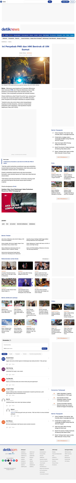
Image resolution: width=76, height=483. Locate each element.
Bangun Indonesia (61, 38)
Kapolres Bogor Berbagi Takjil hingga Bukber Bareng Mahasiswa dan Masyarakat (37, 239)
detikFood (32, 453)
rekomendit (42, 472)
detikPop (31, 466)
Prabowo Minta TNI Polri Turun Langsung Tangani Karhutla (56, 176)
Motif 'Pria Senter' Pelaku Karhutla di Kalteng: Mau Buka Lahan (64, 148)
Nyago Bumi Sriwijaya (36, 38)
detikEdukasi (23, 453)
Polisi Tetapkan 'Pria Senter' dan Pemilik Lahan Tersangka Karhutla (64, 133)
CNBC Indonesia (68, 453)
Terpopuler (11, 38)
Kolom (40, 35)
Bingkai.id (42, 464)
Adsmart (5, 38)
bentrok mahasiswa (22, 224)
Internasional (25, 35)
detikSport (23, 461)
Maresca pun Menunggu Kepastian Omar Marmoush (7, 311)
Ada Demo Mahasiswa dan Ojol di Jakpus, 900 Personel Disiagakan (13, 239)
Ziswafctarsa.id (43, 466)
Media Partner (55, 459)
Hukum (31, 35)
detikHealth (32, 455)
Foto (64, 35)
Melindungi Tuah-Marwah (49, 38)
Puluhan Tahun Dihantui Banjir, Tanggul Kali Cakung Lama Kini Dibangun (69, 192)
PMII (12, 90)
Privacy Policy (55, 463)
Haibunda (67, 455)
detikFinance (23, 455)
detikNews (4, 41)
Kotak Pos (54, 457)
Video (67, 35)
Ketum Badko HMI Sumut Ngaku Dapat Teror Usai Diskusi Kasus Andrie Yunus (13, 244)
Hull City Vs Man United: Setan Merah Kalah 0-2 (9, 290)
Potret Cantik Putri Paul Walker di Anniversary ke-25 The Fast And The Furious (41, 274)
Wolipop (31, 457)
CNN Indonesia (68, 451)
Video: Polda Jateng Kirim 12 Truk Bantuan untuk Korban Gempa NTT (69, 314)
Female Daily (67, 459)
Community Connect (44, 474)
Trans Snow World (44, 461)
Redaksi (54, 451)
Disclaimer (54, 464)
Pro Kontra (53, 35)
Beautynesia (67, 457)
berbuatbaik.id (43, 451)
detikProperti (24, 466)
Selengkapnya (45, 258)
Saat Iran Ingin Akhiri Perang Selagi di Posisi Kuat (25, 273)
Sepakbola (23, 463)
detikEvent (42, 457)
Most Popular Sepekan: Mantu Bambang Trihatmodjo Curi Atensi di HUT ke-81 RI (31, 313)
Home (6, 35)
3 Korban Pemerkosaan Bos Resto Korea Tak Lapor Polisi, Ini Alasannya (9, 274)
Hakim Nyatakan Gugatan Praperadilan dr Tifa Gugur (64, 394)
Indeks (72, 35)
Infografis (59, 35)
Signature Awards (43, 459)
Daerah (17, 38)
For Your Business (43, 470)
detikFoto (32, 463)
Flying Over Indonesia (44, 468)
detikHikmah (32, 464)
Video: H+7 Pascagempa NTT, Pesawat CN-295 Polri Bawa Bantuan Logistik (56, 331)
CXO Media (67, 461)
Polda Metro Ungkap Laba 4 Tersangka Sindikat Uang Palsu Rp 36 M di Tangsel (64, 139)
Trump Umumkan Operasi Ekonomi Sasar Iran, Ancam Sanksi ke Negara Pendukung (65, 405)
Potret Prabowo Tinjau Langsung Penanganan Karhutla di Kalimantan (69, 176)
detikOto (23, 464)
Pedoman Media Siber (57, 453)
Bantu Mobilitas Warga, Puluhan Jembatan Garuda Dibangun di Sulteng (56, 192)
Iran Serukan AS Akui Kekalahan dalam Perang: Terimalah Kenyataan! (64, 399)
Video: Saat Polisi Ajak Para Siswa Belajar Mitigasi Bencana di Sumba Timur (68, 331)
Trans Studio (42, 463)
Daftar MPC (65, 1)
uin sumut (12, 224)
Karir (53, 455)
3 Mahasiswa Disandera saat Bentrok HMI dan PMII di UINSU (18, 162)
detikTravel (32, 451)
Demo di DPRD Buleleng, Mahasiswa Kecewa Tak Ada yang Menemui (37, 248)
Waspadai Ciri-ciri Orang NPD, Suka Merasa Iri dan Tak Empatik (30, 330)
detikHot (23, 459)
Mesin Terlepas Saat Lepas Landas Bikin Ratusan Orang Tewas (6, 330)
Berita (11, 35)
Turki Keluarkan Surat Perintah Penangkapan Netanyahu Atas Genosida (24, 291)
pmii (3, 224)
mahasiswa (32, 224)
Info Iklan (54, 461)
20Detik (31, 461)
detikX (36, 35)
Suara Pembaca (25, 38)
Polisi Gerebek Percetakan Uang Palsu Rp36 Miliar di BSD (19, 311)
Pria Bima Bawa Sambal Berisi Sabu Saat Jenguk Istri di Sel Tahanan (42, 291)
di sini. (15, 186)
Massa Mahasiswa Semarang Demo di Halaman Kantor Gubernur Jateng (11, 248)
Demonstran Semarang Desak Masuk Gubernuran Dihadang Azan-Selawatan (11, 253)
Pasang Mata (42, 453)
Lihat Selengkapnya (62, 157)
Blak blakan (46, 35)
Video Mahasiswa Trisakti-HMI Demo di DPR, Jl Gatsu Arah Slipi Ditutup (38, 244)
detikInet (23, 457)
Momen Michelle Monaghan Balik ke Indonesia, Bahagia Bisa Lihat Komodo (43, 311)
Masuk (72, 1)
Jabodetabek (17, 35)
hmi (7, 224)
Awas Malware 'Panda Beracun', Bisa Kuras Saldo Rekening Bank (18, 330)
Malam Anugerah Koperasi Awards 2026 (55, 314)
